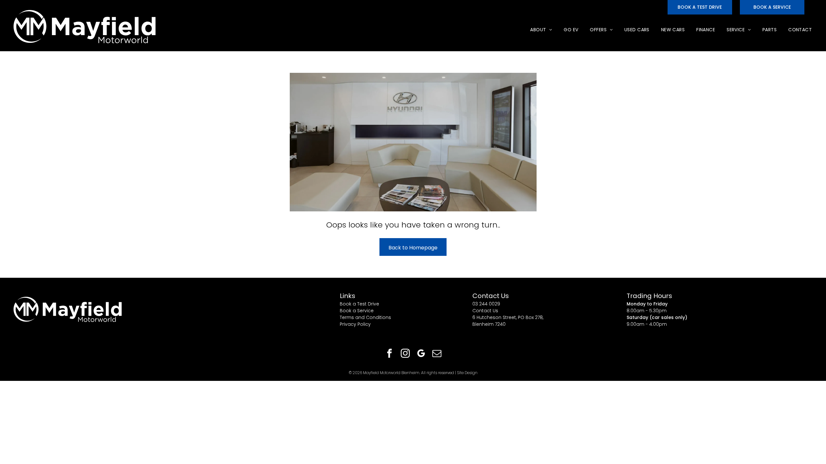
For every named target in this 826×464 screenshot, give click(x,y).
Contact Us (485, 310)
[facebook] (389, 354)
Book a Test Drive (359, 304)
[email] (437, 354)
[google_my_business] (421, 354)
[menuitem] (540, 30)
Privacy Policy (355, 324)
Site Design (467, 372)
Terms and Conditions (365, 317)
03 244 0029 (486, 304)
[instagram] (405, 354)
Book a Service (357, 310)
